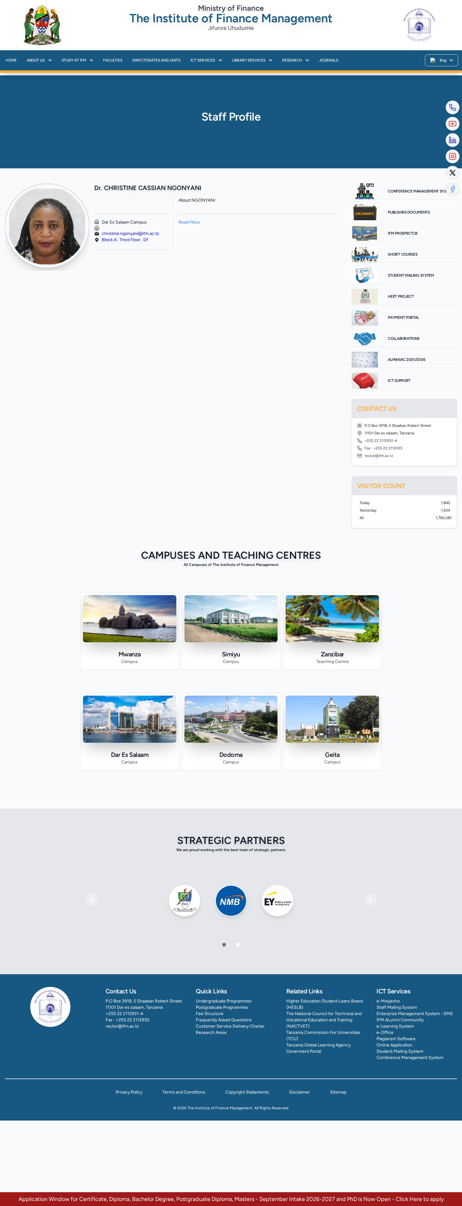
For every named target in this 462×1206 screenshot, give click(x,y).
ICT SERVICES (202, 60)
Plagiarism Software (396, 1038)
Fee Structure (209, 1013)
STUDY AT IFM (74, 60)
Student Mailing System (400, 1051)
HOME (11, 60)
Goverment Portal (303, 1051)
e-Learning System (395, 1026)
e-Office (385, 1032)
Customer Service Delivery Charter (230, 1026)
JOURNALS (328, 60)
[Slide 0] (224, 945)
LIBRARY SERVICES (248, 60)
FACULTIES (112, 60)
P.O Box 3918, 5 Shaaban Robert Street (144, 1001)
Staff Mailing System (397, 1007)
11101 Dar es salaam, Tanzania (134, 1007)
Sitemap (338, 1092)
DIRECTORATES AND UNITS (156, 60)
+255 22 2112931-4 (124, 1013)
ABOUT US (36, 60)
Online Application (394, 1045)
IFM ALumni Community (400, 1020)
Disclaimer (299, 1092)
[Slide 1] (238, 945)
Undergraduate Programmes (224, 1001)
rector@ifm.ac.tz (122, 1026)
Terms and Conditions (183, 1092)
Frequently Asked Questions (224, 1020)
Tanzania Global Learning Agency (318, 1045)
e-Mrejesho (388, 1001)
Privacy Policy (129, 1092)
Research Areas (211, 1032)
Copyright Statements (247, 1092)
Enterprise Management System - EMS (415, 1013)
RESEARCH (292, 60)
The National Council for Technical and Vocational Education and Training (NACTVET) (324, 1020)
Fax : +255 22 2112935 (127, 1020)
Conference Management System (410, 1057)
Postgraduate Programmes (222, 1007)
